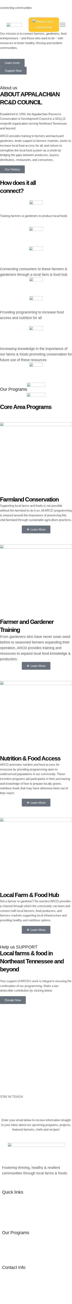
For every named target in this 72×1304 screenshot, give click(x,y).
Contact (8, 1218)
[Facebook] (4, 1183)
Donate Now (44, 27)
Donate (8, 1224)
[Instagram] (12, 1183)
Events (7, 1207)
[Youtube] (21, 1183)
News (6, 1212)
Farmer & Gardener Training (24, 1247)
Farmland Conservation (20, 1242)
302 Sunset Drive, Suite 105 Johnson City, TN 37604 (35, 1285)
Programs (10, 1201)
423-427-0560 (13, 1299)
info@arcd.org (13, 1294)
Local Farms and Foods (21, 1259)
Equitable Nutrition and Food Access (31, 1253)
